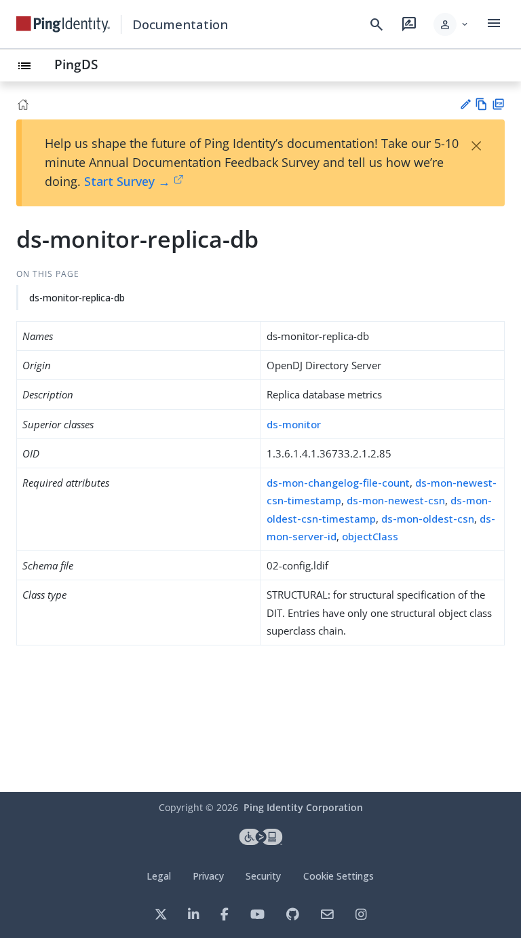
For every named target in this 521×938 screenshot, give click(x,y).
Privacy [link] (208, 875)
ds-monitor (294, 424)
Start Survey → (127, 181)
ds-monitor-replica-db (77, 297)
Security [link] (263, 875)
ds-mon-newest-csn (396, 500)
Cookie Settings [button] (338, 875)
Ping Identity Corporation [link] (303, 807)
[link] (63, 24)
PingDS (76, 64)
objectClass (370, 536)
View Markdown (481, 104)
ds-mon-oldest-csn (427, 518)
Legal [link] (159, 875)
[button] (451, 24)
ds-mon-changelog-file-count (338, 482)
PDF (498, 104)
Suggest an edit (465, 104)
